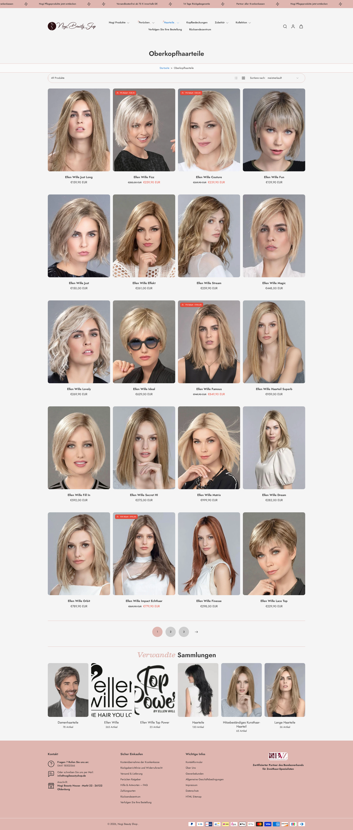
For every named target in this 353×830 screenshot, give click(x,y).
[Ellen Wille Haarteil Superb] (274, 341)
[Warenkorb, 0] (301, 26)
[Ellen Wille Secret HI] (144, 447)
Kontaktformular (194, 762)
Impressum (191, 785)
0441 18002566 (66, 765)
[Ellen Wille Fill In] (79, 447)
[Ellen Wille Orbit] (79, 553)
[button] (78, 754)
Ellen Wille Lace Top (274, 601)
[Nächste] (196, 631)
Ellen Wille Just (79, 283)
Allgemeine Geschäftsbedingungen (205, 779)
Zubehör (220, 22)
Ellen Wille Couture (209, 177)
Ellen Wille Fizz (144, 177)
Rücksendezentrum (200, 29)
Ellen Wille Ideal (144, 389)
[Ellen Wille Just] (79, 235)
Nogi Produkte (117, 22)
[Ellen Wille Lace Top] (274, 553)
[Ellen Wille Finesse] (209, 553)
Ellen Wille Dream (274, 495)
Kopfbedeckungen (197, 22)
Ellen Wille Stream (209, 283)
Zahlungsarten (128, 791)
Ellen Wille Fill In (79, 495)
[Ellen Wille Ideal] (144, 341)
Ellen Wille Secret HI (144, 495)
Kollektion (241, 22)
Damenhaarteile (68, 722)
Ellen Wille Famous (209, 389)
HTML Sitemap (194, 796)
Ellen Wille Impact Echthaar (144, 601)
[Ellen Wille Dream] (274, 447)
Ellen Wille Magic (274, 283)
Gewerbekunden (195, 773)
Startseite (164, 68)
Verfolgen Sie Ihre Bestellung (165, 29)
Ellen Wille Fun (274, 177)
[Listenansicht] (236, 78)
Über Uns (191, 768)
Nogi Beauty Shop (128, 824)
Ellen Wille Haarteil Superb (274, 389)
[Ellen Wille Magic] (274, 235)
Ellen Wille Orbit (79, 601)
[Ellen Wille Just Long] (79, 130)
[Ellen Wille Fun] (274, 130)
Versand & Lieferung (131, 773)
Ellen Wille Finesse (209, 601)
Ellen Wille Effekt (144, 283)
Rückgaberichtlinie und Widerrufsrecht (141, 768)
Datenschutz (192, 791)
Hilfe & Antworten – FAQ (134, 785)
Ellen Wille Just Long (79, 177)
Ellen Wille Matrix (209, 495)
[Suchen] (285, 26)
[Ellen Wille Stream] (209, 235)
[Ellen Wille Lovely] (79, 341)
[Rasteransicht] (243, 78)
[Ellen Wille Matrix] (209, 447)
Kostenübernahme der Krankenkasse (139, 762)
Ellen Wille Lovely (79, 389)
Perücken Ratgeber (130, 779)
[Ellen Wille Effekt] (144, 235)
